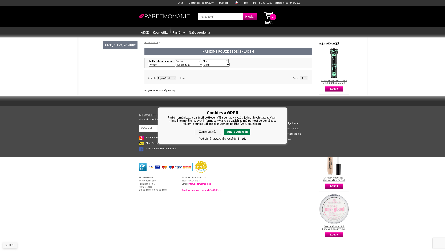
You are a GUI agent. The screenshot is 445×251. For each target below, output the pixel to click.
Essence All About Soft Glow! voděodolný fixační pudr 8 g (334, 227)
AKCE (145, 32)
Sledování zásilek (292, 133)
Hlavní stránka (151, 42)
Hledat (249, 16)
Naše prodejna (199, 32)
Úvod (180, 2)
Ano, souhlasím (237, 131)
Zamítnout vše (207, 131)
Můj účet (223, 2)
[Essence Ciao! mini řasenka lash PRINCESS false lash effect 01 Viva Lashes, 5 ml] (334, 63)
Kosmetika (160, 32)
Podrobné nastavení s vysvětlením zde (222, 138)
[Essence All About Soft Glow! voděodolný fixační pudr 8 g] (334, 209)
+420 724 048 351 (291, 2)
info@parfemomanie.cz (199, 183)
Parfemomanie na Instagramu (161, 137)
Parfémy (178, 32)
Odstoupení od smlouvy (201, 2)
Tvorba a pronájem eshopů (195, 190)
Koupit (334, 88)
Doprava (287, 138)
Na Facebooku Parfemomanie (161, 148)
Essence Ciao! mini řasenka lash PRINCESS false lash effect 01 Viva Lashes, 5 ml (334, 81)
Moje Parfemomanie (156, 142)
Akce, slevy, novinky (120, 45)
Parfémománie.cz (164, 16)
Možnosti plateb (291, 128)
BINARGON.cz (214, 190)
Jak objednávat (291, 123)
